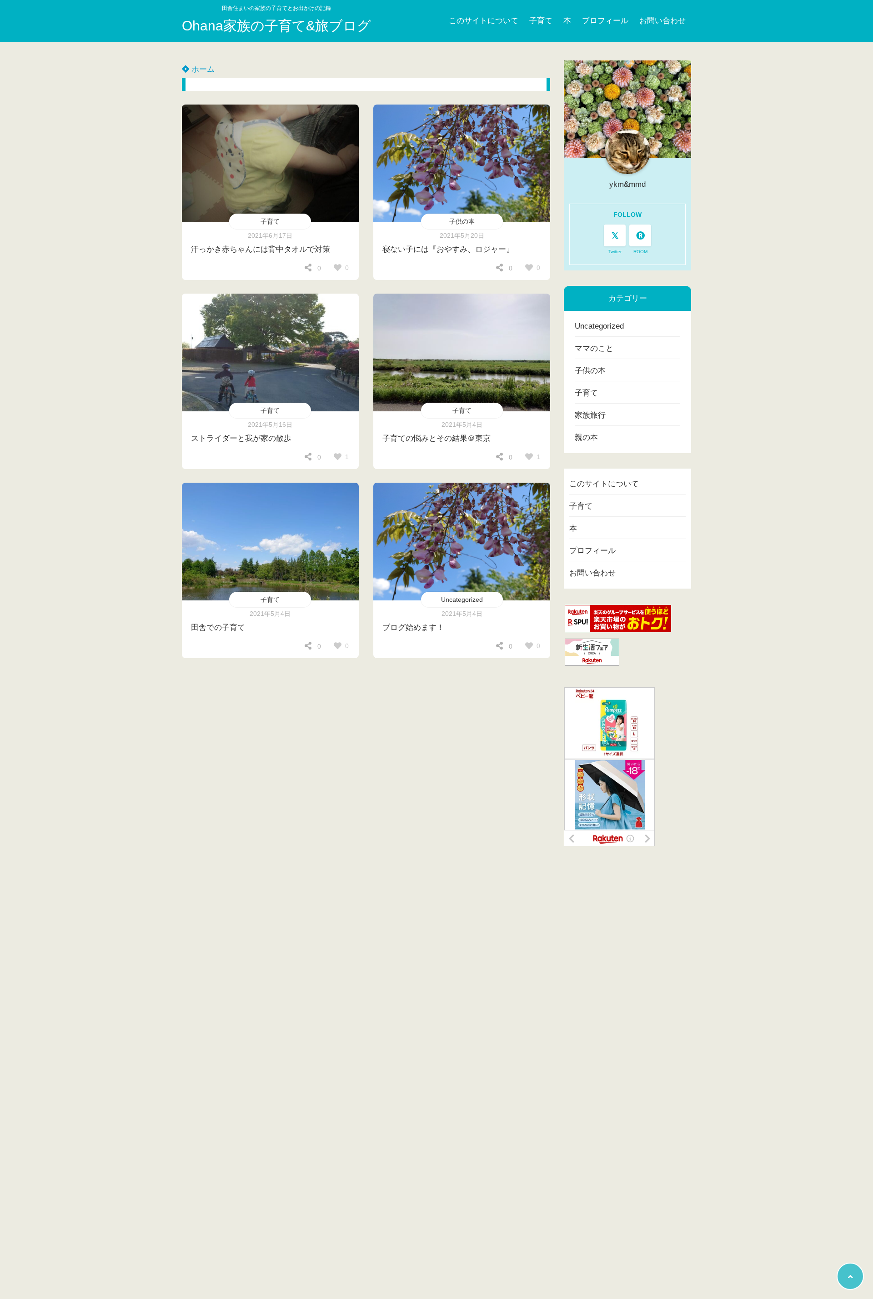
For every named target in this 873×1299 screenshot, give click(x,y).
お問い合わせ (662, 20)
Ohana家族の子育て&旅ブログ (276, 25)
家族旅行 (590, 415)
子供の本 (462, 221)
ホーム (202, 69)
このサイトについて (483, 20)
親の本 (586, 437)
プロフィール (605, 20)
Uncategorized (462, 599)
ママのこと (594, 348)
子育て (540, 20)
